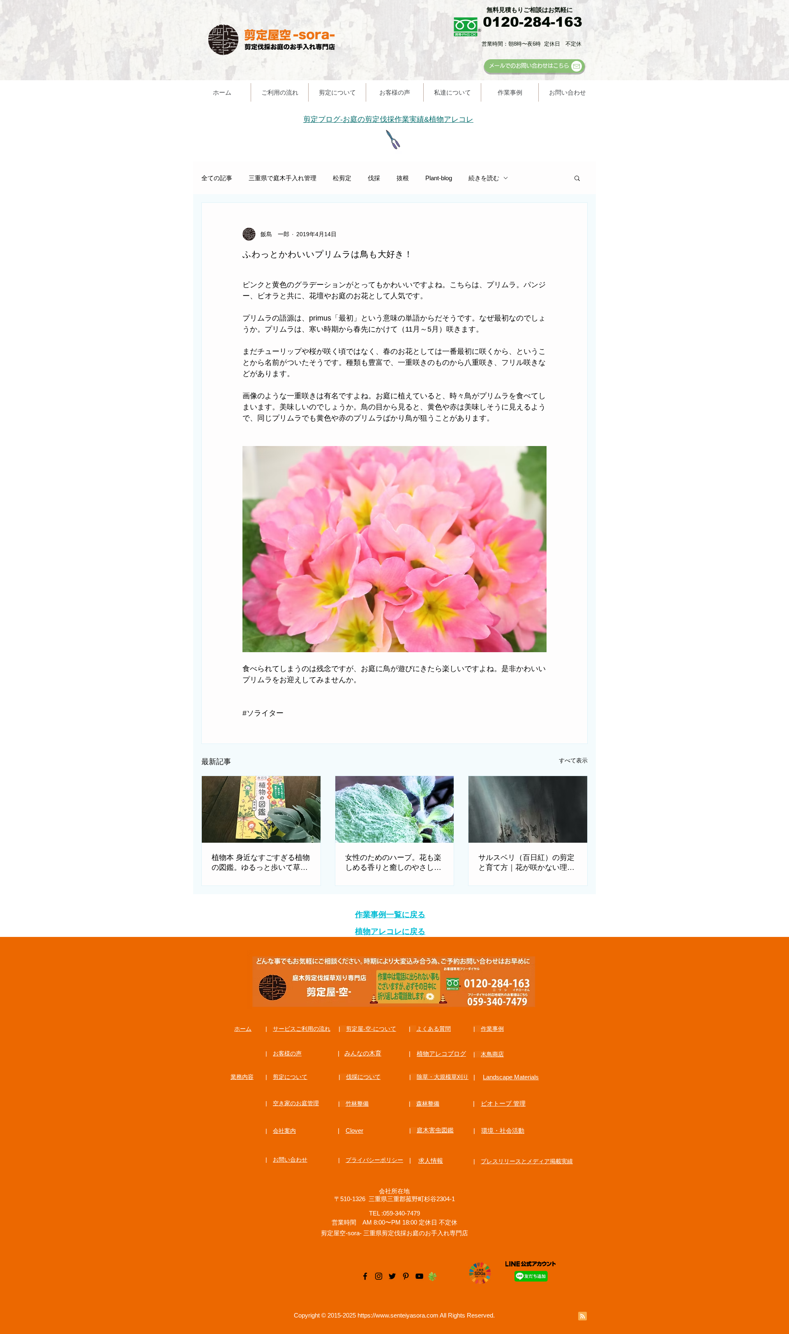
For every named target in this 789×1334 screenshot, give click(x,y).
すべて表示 (573, 760)
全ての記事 (216, 177)
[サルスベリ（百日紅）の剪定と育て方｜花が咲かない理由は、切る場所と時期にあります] (527, 809)
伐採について (363, 1077)
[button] (577, 177)
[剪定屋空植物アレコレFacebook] (365, 1276)
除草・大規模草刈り (442, 1077)
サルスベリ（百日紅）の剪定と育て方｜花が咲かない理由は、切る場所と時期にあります (526, 862)
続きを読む (483, 177)
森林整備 (427, 1103)
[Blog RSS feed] (582, 1316)
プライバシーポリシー (374, 1160)
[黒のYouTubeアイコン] (419, 1276)
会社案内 (284, 1130)
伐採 (374, 177)
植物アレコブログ (441, 1053)
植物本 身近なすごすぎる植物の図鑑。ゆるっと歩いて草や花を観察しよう (261, 862)
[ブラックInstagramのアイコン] (378, 1276)
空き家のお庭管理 (296, 1103)
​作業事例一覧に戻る (390, 914)
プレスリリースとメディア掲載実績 (527, 1161)
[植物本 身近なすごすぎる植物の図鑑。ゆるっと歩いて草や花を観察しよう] (261, 809)
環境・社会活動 (502, 1130)
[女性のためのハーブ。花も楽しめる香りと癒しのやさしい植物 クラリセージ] (394, 809)
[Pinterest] (406, 1276)
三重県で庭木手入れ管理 (282, 177)
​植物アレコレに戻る (390, 931)
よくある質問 (433, 1028)
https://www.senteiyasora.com (398, 1315)
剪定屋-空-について (371, 1028)
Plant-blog (438, 177)
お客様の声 (287, 1053)
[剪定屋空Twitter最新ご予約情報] (392, 1276)
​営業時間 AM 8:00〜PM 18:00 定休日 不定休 (394, 1222)
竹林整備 (357, 1103)
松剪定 (342, 177)
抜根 (403, 177)
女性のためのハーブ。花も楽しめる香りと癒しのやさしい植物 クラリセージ (393, 862)
